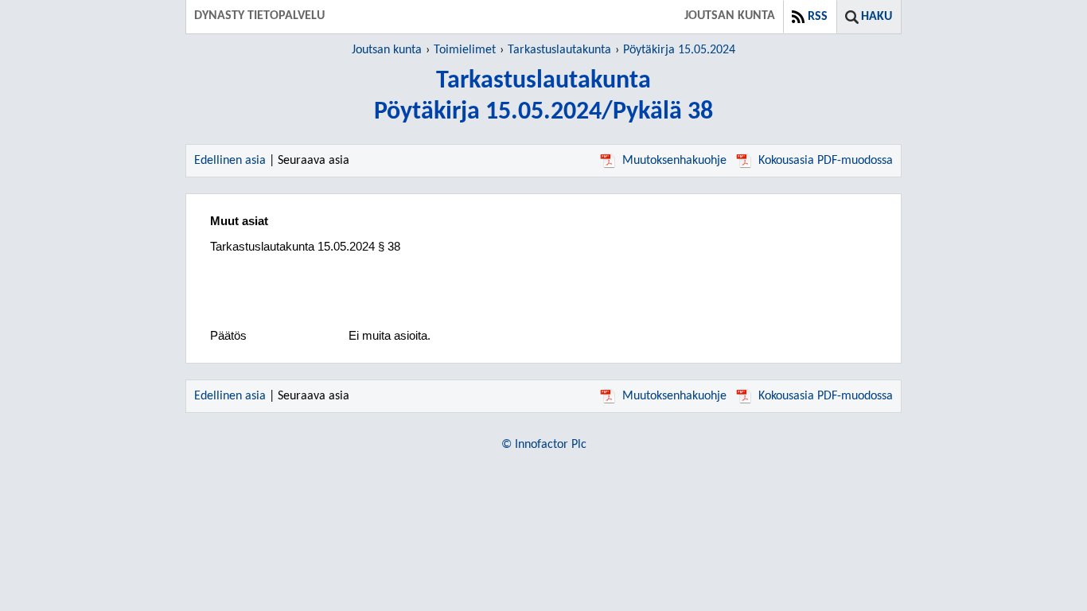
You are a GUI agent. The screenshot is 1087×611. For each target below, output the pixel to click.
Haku (876, 16)
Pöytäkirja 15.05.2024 (679, 50)
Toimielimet (465, 50)
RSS (818, 16)
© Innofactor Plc (543, 444)
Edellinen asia (230, 160)
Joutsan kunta (387, 50)
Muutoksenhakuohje (674, 160)
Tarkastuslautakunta (559, 50)
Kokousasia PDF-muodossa (825, 160)
